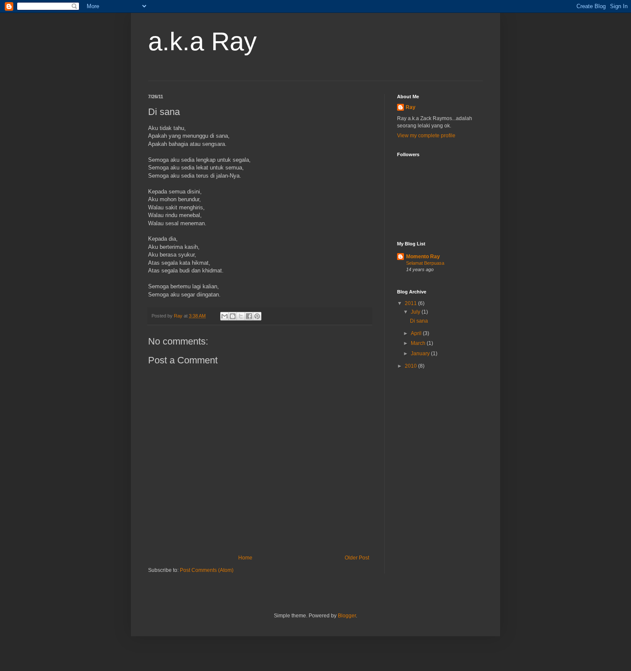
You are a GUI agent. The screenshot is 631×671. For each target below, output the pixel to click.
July (416, 312)
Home (245, 558)
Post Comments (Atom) (207, 570)
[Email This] (224, 316)
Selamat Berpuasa (425, 263)
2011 (411, 303)
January (421, 354)
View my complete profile (426, 136)
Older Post (357, 558)
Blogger (347, 616)
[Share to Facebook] (249, 316)
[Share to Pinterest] (257, 316)
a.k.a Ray (202, 41)
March (419, 343)
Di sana (419, 321)
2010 (411, 366)
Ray (411, 107)
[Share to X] (241, 316)
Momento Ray (423, 257)
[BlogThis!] (232, 316)
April (417, 333)
